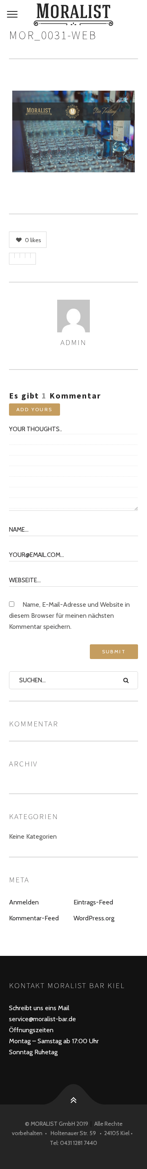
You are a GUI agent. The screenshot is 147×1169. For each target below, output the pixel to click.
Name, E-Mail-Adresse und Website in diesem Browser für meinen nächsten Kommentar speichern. (69, 615)
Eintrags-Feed (93, 902)
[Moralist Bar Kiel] (73, 14)
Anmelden (24, 902)
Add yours (34, 409)
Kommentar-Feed (34, 918)
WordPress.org (94, 918)
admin (73, 342)
